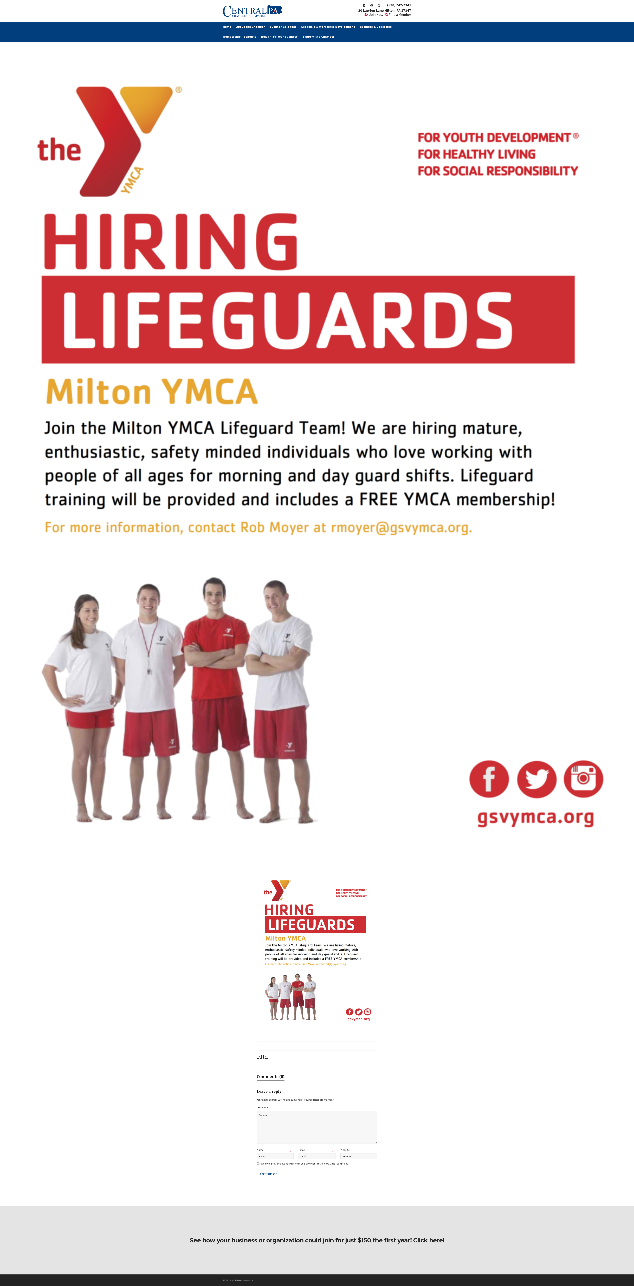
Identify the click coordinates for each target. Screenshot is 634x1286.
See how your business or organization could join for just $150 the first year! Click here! (317, 1240)
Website (345, 1149)
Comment (262, 1107)
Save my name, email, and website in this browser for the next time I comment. (304, 1163)
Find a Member (399, 14)
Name (260, 1149)
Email (302, 1149)
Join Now (375, 14)
